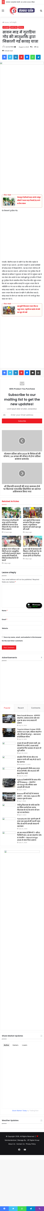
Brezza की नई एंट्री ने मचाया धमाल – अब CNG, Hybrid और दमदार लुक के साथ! (28, 796)
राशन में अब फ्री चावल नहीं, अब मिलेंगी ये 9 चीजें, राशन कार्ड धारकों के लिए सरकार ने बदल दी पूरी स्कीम (29, 747)
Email (4, 619)
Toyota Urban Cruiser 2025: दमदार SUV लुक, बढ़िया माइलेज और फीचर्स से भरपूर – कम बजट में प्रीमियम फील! (29, 733)
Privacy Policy (31, 1144)
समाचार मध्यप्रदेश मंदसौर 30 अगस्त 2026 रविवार (20, 2)
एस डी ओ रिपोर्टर (10, 47)
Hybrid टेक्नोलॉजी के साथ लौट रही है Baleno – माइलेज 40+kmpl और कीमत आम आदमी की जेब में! (29, 783)
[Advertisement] (22, 114)
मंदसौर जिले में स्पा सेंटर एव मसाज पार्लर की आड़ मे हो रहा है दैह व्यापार (29, 759)
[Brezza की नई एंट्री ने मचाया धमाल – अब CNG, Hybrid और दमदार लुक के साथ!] (8, 796)
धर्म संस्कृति (13, 22)
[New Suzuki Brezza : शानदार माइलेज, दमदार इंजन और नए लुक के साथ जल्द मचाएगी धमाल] (8, 718)
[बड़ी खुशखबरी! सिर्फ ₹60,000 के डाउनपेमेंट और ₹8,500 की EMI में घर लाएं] (8, 771)
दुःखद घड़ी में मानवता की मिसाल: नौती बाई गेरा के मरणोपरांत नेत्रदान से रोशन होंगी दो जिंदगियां (32, 552)
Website (5, 628)
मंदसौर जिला (14, 27)
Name (5, 610)
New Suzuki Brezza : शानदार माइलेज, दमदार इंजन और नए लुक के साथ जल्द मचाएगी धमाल (28, 719)
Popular (7, 708)
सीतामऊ (21, 27)
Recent (21, 708)
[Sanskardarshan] (22, 10)
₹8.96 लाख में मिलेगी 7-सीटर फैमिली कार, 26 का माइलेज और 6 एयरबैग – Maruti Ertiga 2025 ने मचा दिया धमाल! (29, 836)
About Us (11, 1144)
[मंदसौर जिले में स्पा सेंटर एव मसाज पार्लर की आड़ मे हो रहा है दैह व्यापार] (8, 760)
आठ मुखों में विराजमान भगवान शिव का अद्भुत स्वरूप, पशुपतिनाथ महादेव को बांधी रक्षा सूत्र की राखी (28, 309)
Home (6, 22)
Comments (35, 708)
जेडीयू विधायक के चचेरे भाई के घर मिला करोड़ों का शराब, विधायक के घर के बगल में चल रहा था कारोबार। (28, 809)
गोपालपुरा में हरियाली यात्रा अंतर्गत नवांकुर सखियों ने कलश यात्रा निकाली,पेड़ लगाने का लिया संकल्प (29, 200)
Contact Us (20, 1144)
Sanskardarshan (10, 1140)
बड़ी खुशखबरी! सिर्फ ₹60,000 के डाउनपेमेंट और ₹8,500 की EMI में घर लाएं (28, 771)
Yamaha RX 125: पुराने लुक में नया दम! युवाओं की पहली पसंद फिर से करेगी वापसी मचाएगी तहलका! (28, 822)
